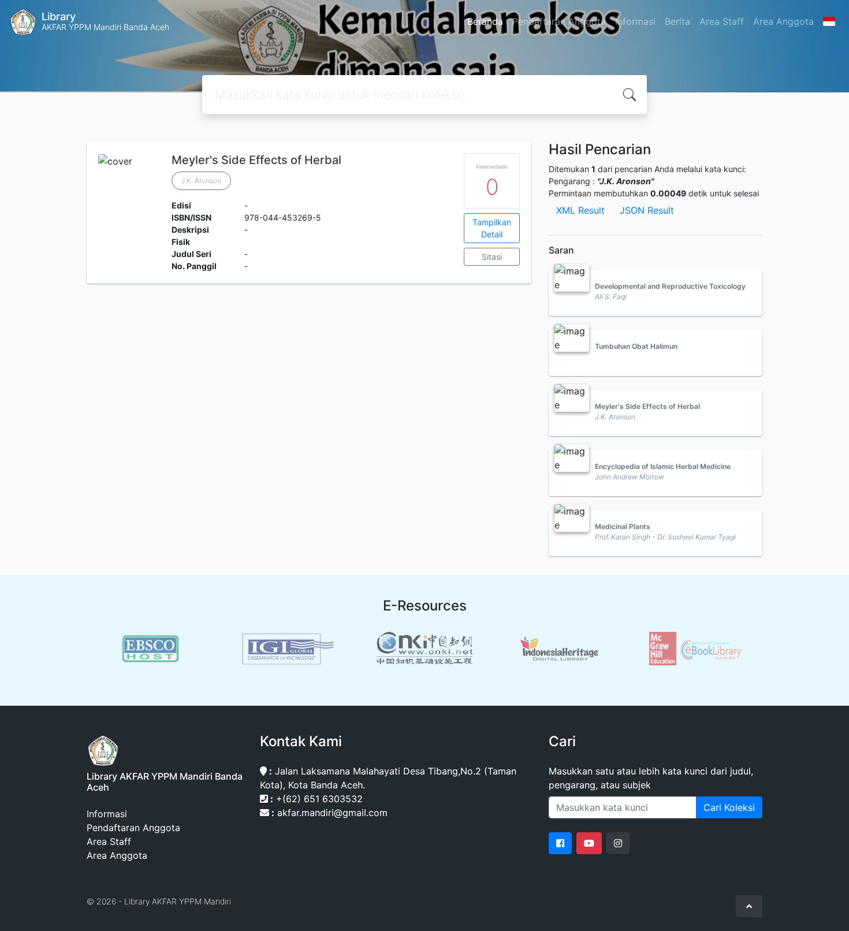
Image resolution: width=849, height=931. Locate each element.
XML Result (580, 210)
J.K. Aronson (201, 180)
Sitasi (492, 257)
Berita (677, 21)
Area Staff (721, 21)
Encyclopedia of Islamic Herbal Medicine (663, 466)
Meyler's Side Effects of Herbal (256, 160)
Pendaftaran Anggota (559, 21)
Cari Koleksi (729, 807)
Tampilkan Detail (491, 228)
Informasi (635, 21)
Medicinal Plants (622, 526)
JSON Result (647, 210)
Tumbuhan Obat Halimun (636, 346)
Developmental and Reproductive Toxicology (670, 286)
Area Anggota (783, 21)
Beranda (485, 21)
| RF (240, 901)
